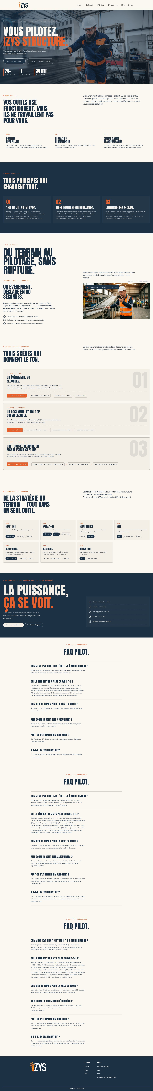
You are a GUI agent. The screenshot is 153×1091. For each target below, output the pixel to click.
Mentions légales (103, 1066)
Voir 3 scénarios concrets (41, 61)
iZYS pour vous (113, 5)
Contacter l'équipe (34, 625)
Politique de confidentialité (106, 1077)
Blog (123, 5)
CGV (98, 1074)
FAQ (86, 1074)
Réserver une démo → (14, 61)
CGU (98, 1070)
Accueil (79, 5)
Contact (130, 5)
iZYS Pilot (100, 5)
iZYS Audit (89, 5)
